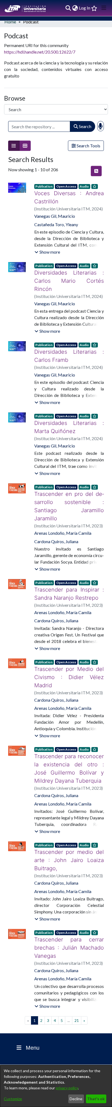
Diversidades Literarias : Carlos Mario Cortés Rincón (69, 276)
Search (84, 126)
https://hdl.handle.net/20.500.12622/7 (39, 51)
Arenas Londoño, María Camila (62, 516)
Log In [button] (85, 7)
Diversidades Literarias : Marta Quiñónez (69, 419)
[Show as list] (14, 146)
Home (10, 21)
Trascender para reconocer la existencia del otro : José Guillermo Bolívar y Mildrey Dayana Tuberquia (69, 744)
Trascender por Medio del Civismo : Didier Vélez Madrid (69, 656)
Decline (76, 1098)
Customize (13, 1098)
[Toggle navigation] (104, 8)
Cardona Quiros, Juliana (56, 525)
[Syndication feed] (96, 171)
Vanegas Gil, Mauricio (54, 216)
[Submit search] (68, 8)
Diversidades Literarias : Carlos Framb (69, 347)
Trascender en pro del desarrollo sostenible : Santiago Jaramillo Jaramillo (69, 494)
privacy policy (67, 1088)
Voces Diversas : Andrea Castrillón (69, 197)
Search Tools (88, 145)
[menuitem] (74, 8)
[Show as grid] (25, 146)
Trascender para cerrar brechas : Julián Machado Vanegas (69, 915)
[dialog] (56, 1086)
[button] (47, 252)
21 (76, 987)
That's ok (96, 1098)
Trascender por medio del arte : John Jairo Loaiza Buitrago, (69, 831)
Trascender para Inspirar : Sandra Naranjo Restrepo (69, 577)
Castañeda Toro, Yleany (56, 224)
